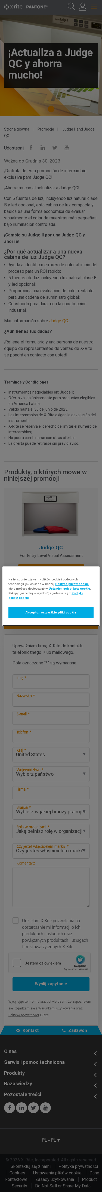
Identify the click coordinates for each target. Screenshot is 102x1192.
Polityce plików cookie (72, 584)
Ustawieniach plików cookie (69, 588)
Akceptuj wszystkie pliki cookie (51, 612)
